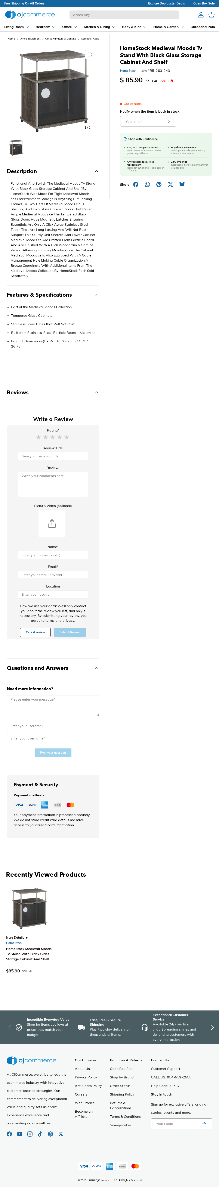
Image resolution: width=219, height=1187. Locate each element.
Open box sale (204, 3)
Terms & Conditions (125, 1116)
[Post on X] (170, 184)
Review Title (53, 448)
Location (53, 586)
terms (50, 620)
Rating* (53, 430)
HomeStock (128, 71)
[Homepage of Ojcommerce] (30, 14)
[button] (38, 436)
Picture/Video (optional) (53, 506)
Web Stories (85, 1103)
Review (53, 467)
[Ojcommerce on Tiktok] (41, 1132)
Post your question (53, 753)
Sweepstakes (121, 1125)
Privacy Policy (86, 1077)
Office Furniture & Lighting (60, 38)
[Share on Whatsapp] (147, 184)
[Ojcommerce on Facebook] (10, 1132)
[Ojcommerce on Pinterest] (51, 1132)
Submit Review (69, 632)
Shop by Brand (122, 1077)
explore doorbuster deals (166, 3)
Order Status (120, 1086)
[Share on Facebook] (136, 184)
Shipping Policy (122, 1094)
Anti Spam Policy (88, 1086)
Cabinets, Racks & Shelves (96, 38)
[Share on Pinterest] (159, 184)
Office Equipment (30, 38)
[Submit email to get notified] (168, 121)
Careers (81, 1094)
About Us (82, 1068)
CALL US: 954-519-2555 (171, 1077)
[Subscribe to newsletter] (204, 1124)
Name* (53, 547)
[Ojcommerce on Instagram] (30, 1132)
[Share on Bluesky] (182, 184)
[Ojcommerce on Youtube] (20, 1132)
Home (11, 38)
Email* (53, 566)
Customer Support (165, 1068)
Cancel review (35, 632)
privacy (68, 620)
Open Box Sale (121, 1068)
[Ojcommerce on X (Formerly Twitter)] (60, 1132)
